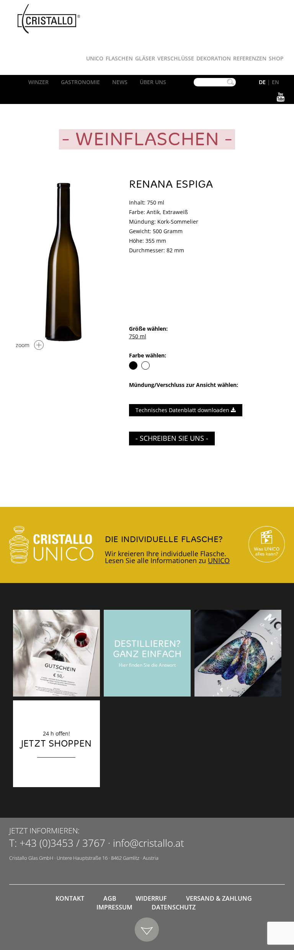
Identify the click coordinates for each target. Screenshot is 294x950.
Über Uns (153, 82)
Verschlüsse (175, 58)
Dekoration (213, 58)
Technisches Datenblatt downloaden (183, 410)
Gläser (145, 58)
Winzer (38, 82)
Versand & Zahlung (219, 898)
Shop (276, 58)
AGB (109, 898)
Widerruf (151, 898)
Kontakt (70, 898)
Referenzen (249, 58)
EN (275, 82)
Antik (133, 365)
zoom (22, 345)
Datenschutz (174, 907)
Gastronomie (80, 82)
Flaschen (119, 58)
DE (262, 82)
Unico (94, 58)
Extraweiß (145, 365)
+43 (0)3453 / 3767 (62, 843)
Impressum (114, 907)
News (119, 82)
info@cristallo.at (148, 843)
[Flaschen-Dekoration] (237, 653)
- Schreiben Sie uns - (172, 438)
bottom (147, 930)
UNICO (219, 560)
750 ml (137, 336)
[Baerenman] (56, 653)
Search (230, 82)
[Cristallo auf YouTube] (266, 544)
